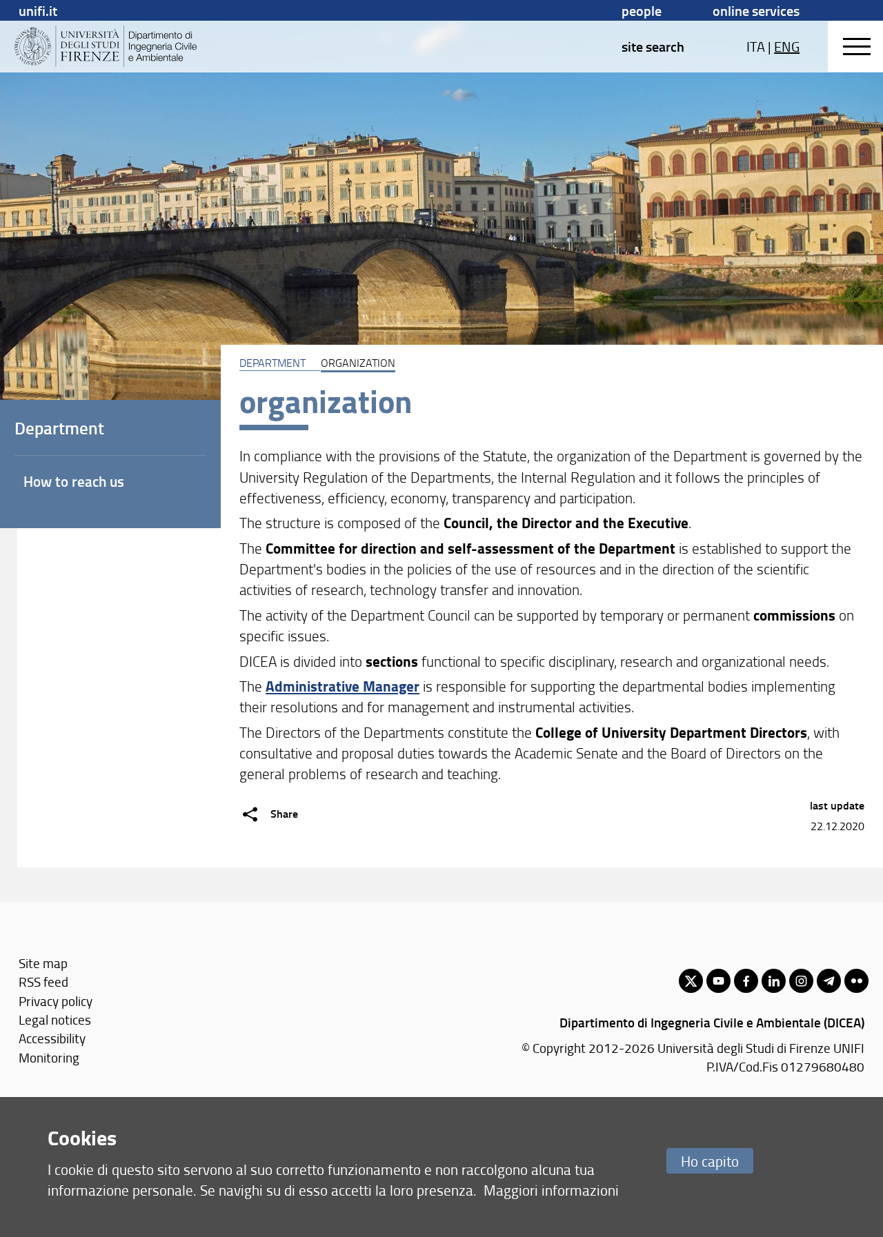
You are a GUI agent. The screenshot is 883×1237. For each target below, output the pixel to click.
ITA (755, 46)
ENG (787, 46)
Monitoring (49, 1057)
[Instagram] (801, 981)
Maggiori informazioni (551, 1190)
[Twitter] (691, 981)
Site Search (653, 46)
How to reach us (73, 481)
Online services (756, 10)
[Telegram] (829, 981)
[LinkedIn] (774, 981)
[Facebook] (746, 981)
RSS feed (43, 981)
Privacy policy (55, 1001)
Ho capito (710, 1161)
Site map (43, 963)
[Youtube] (718, 981)
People (642, 10)
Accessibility (52, 1038)
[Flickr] (856, 981)
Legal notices (55, 1019)
